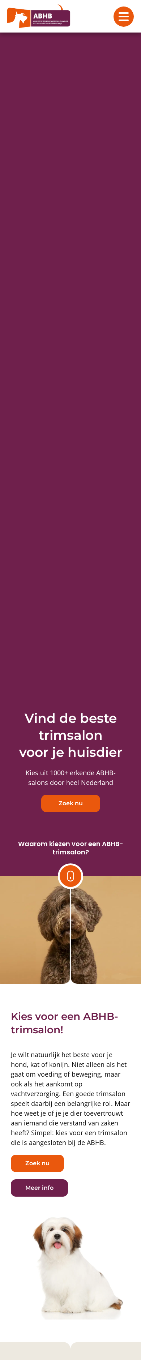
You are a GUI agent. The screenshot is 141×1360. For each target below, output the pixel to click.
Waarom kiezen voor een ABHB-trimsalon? (70, 848)
